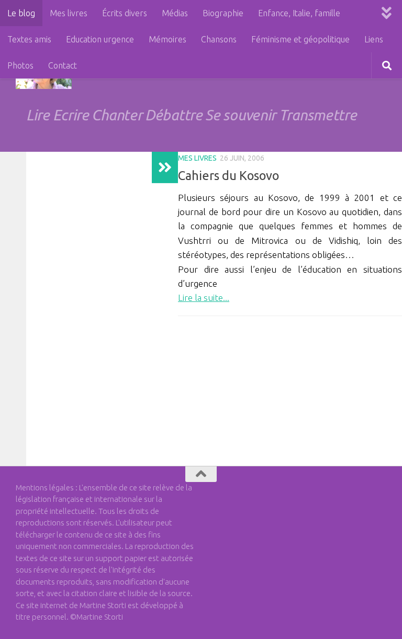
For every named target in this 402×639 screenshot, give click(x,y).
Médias (175, 13)
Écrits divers (124, 13)
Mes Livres (197, 158)
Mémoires (167, 39)
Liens (373, 39)
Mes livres (68, 13)
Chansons (219, 39)
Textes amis (29, 39)
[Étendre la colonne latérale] (165, 167)
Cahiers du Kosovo (228, 175)
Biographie (223, 13)
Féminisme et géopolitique (300, 39)
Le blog (21, 13)
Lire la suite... (203, 297)
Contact (62, 65)
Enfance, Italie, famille (299, 13)
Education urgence (100, 39)
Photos (20, 65)
